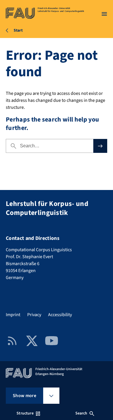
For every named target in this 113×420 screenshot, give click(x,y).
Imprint (13, 315)
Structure (25, 413)
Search (81, 413)
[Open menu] (104, 14)
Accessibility (60, 315)
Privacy (34, 315)
